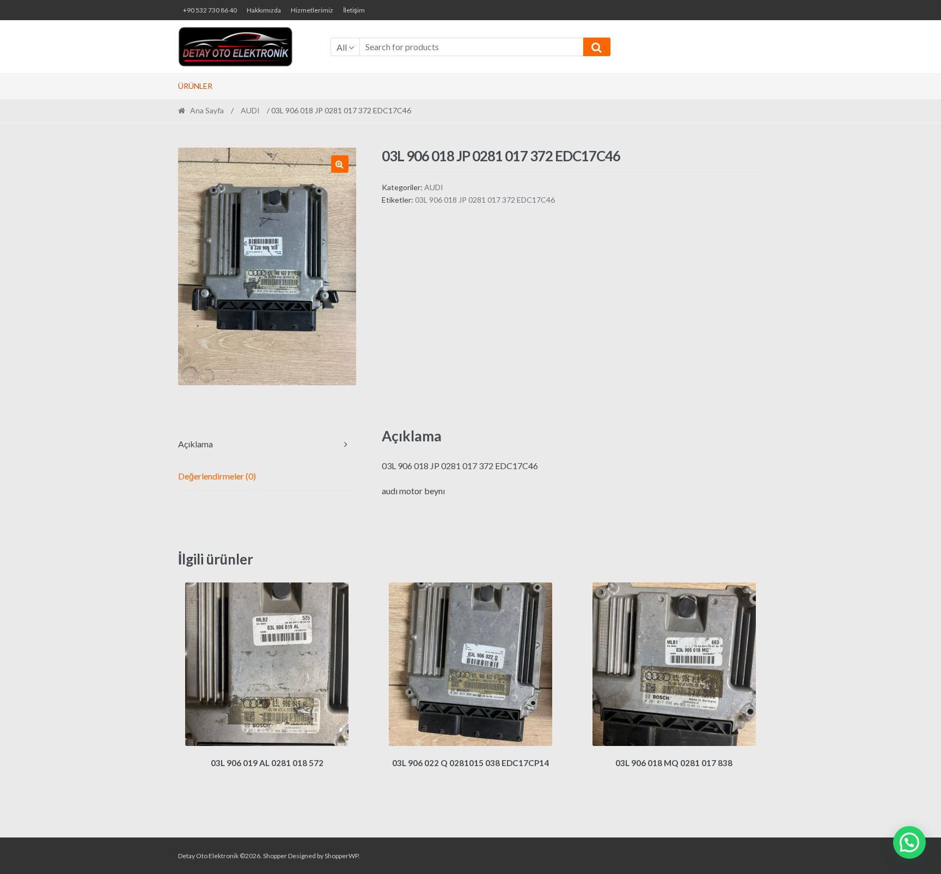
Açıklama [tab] (195, 444)
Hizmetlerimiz (312, 10)
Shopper (275, 856)
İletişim (354, 10)
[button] (340, 164)
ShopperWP (341, 856)
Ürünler (195, 85)
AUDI (250, 110)
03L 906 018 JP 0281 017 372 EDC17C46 (485, 199)
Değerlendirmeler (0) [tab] (217, 476)
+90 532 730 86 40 (210, 10)
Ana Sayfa (207, 110)
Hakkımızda (264, 10)
